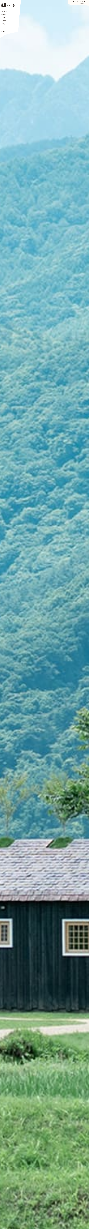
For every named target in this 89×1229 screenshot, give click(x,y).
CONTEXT (5, 14)
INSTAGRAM (4, 29)
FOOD (3, 21)
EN (2, 31)
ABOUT (4, 11)
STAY (3, 18)
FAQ (2, 24)
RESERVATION (80, 2)
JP (4, 31)
